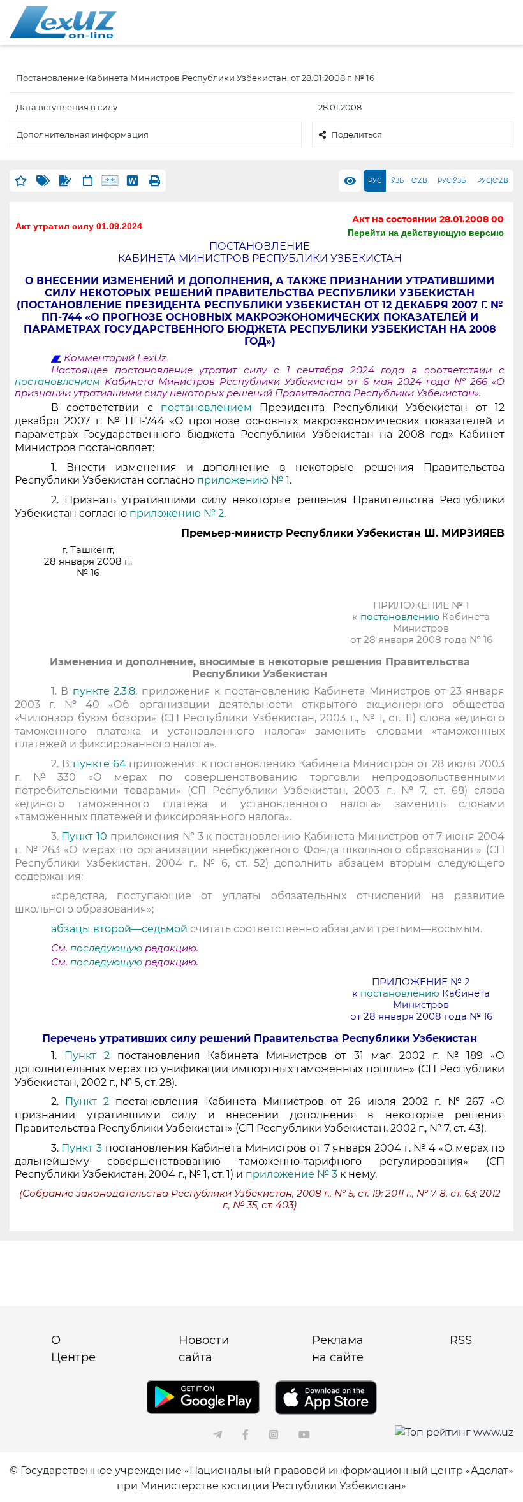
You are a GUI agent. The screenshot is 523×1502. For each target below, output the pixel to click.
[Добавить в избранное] (21, 181)
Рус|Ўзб (452, 181)
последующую (106, 948)
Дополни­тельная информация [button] (83, 134)
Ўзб (397, 181)
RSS (461, 1340)
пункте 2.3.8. (105, 691)
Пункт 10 (84, 836)
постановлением (60, 381)
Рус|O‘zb (492, 181)
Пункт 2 (87, 1056)
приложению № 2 (176, 513)
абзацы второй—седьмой (119, 929)
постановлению (401, 617)
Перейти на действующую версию (426, 232)
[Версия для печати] (155, 181)
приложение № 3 (291, 1174)
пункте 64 (99, 764)
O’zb (419, 181)
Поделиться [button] (356, 134)
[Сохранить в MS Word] (132, 181)
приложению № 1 (243, 480)
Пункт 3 (81, 1148)
